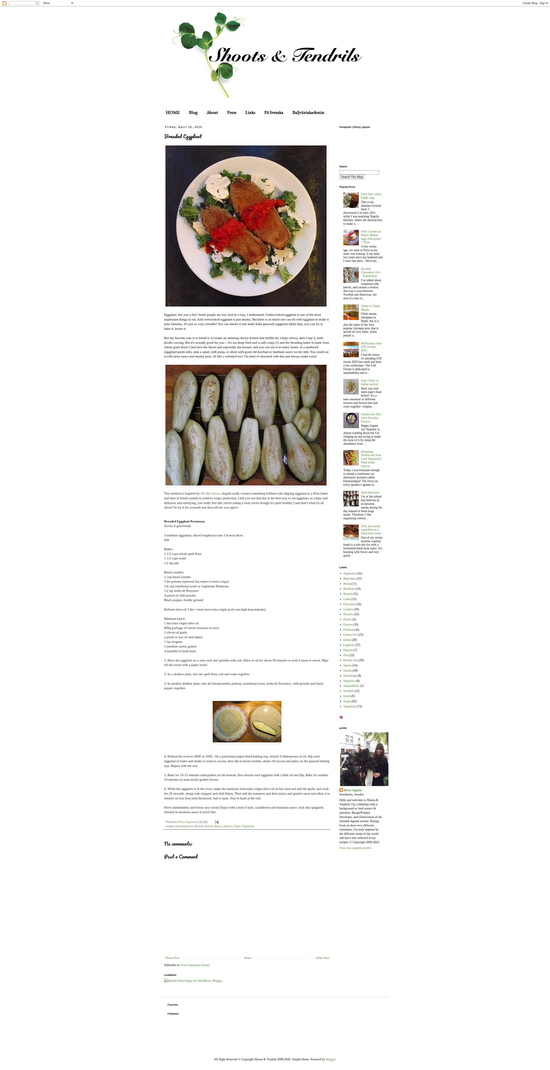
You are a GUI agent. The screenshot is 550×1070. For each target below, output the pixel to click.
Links (250, 112)
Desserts (348, 614)
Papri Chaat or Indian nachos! (370, 382)
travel (346, 696)
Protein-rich (350, 660)
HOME (173, 112)
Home (247, 958)
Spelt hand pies (370, 492)
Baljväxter (349, 578)
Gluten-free (350, 634)
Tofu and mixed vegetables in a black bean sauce (371, 530)
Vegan (237, 826)
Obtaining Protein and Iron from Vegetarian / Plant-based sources (371, 459)
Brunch (199, 826)
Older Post (322, 958)
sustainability (351, 685)
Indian (347, 639)
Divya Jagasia (353, 790)
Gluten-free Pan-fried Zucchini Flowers (371, 418)
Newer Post (172, 958)
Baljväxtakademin (308, 112)
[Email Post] (216, 821)
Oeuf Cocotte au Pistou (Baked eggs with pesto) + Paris (371, 237)
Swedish (348, 691)
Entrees (209, 826)
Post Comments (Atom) (195, 965)
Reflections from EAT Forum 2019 (371, 347)
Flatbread (349, 629)
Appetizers (187, 826)
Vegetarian (248, 826)
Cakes (346, 599)
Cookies (348, 609)
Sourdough (350, 675)
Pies (345, 655)
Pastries (348, 650)
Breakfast (349, 588)
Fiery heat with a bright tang (371, 195)
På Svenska (273, 112)
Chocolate (349, 604)
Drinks (347, 619)
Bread (346, 583)
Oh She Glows (210, 493)
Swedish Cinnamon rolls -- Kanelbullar (371, 272)
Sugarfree (349, 680)
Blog (193, 112)
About (212, 112)
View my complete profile (355, 848)
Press (231, 112)
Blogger (330, 1059)
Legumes (348, 645)
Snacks (228, 826)
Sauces (219, 826)
